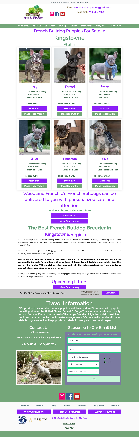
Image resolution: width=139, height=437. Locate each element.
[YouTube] (62, 14)
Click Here (26, 245)
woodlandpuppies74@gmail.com (92, 7)
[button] (34, 108)
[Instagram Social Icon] (52, 14)
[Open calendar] (96, 371)
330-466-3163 (96, 12)
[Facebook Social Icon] (57, 14)
